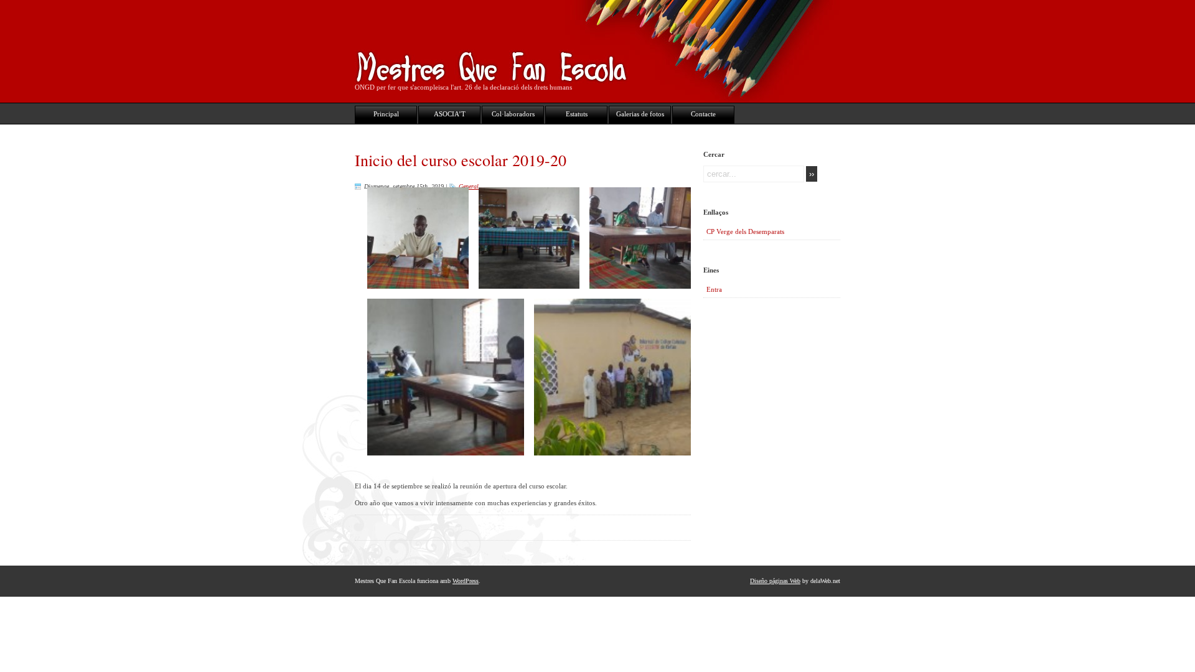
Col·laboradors (513, 114)
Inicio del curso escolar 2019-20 (460, 159)
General (469, 186)
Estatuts (577, 114)
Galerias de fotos (640, 114)
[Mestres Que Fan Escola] (492, 77)
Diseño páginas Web (775, 580)
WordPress (465, 580)
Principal (386, 114)
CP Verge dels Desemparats (745, 231)
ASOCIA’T (450, 114)
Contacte (703, 114)
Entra (714, 289)
